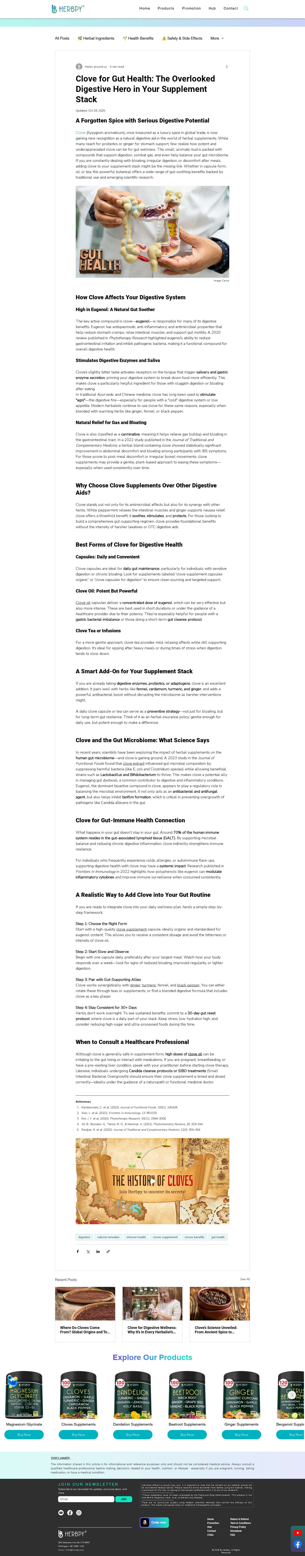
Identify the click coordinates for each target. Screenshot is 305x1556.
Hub (209, 1527)
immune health (136, 1237)
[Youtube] (61, 1512)
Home (210, 1519)
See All (245, 1279)
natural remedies (108, 1237)
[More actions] (226, 66)
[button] (166, 8)
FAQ (232, 1534)
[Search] (246, 8)
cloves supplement (165, 1237)
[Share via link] (108, 1251)
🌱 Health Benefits (138, 38)
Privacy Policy (238, 1527)
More (215, 38)
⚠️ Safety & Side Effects (182, 38)
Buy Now (52, 1435)
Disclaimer (236, 1531)
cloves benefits (194, 1237)
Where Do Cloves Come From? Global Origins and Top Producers (84, 1329)
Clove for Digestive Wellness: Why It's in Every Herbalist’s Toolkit (152, 1329)
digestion (84, 1237)
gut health (218, 1237)
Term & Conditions (240, 1523)
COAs (210, 1534)
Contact (211, 1531)
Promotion (213, 1523)
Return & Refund (239, 1519)
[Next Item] (296, 1395)
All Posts (62, 38)
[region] (155, 1522)
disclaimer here (208, 1487)
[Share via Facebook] (78, 1251)
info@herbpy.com (75, 1550)
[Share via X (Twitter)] (88, 1251)
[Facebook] (70, 1512)
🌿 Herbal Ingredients (96, 38)
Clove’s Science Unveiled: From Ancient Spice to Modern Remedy (216, 1329)
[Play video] (152, 1181)
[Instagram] (79, 1512)
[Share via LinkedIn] (98, 1251)
